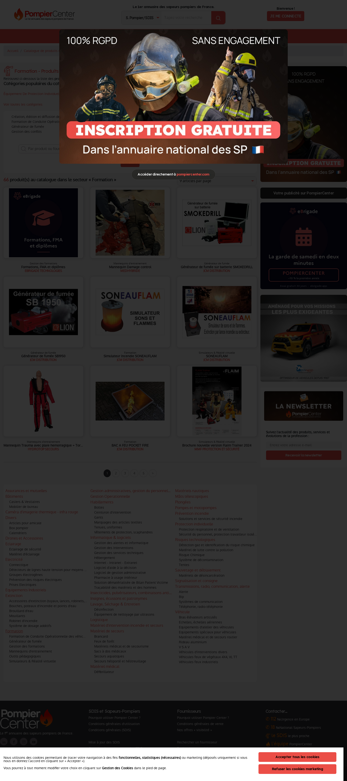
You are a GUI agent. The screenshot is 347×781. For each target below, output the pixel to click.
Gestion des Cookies (117, 768)
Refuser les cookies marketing (297, 769)
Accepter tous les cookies (297, 757)
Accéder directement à (173, 174)
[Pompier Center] (173, 96)
